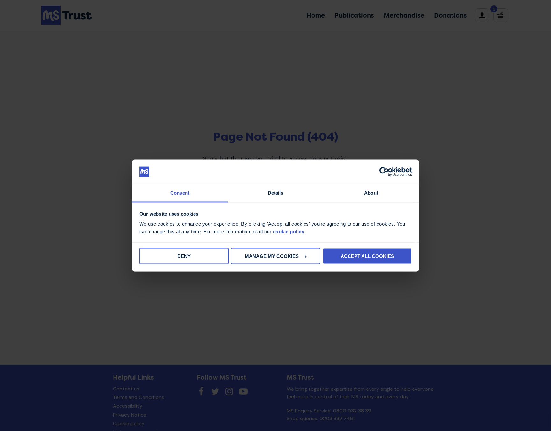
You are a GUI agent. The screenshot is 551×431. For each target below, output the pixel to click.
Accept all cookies (367, 255)
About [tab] (371, 193)
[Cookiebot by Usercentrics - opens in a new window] (384, 172)
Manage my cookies (272, 255)
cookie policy (289, 231)
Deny (184, 255)
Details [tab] (275, 193)
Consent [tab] (179, 193)
